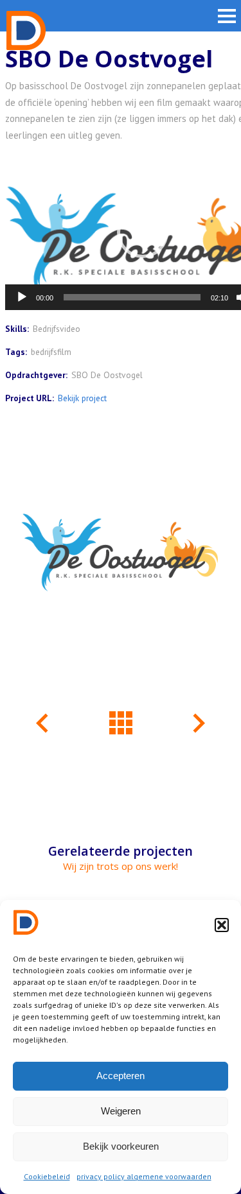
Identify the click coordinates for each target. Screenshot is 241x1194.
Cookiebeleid (47, 1176)
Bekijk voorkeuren (121, 1146)
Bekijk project (82, 398)
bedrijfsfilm (51, 352)
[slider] (132, 297)
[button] (221, 925)
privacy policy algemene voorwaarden (143, 1176)
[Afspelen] (21, 297)
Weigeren (121, 1110)
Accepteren (120, 1075)
